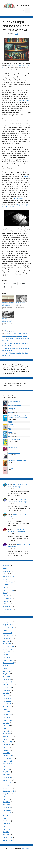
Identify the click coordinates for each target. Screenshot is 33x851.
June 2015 (6, 747)
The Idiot (10, 468)
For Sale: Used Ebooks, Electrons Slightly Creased (7, 320)
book (6, 333)
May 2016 (6, 728)
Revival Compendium (14, 401)
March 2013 (7, 807)
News (12, 331)
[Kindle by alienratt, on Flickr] (16, 218)
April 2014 (6, 774)
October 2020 (7, 649)
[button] (23, 10)
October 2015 (7, 744)
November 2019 (8, 660)
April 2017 (6, 712)
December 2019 (8, 657)
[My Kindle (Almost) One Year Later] (21, 298)
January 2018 (7, 704)
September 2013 (8, 791)
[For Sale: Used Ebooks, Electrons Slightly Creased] (8, 314)
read (14, 336)
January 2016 (7, 739)
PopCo (10, 432)
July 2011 (6, 826)
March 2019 (7, 679)
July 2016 (6, 723)
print (3, 336)
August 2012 (7, 815)
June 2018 (6, 695)
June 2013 (6, 799)
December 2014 (8, 758)
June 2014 (6, 769)
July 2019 (6, 668)
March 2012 (7, 821)
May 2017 (6, 709)
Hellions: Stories (12, 447)
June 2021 (6, 641)
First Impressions (8, 576)
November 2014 (8, 761)
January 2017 (7, 715)
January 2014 (7, 780)
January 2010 (7, 840)
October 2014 (7, 764)
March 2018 (7, 698)
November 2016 (8, 720)
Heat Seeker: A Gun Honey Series (17, 460)
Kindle (25, 333)
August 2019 (7, 665)
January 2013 (7, 813)
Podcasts (6, 601)
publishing (9, 336)
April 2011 (6, 834)
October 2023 (7, 622)
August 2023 (7, 625)
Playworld (11, 424)
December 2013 (8, 783)
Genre (5, 579)
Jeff (9, 484)
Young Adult (7, 612)
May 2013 (6, 802)
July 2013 (6, 796)
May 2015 (6, 750)
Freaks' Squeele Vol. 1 (14, 453)
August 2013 (7, 794)
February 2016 (7, 736)
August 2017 (7, 706)
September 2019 (8, 663)
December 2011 (8, 824)
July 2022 (6, 630)
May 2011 (6, 832)
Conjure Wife (11, 408)
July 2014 (6, 766)
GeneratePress (26, 848)
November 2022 (8, 627)
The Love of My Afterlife (14, 439)
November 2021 (8, 635)
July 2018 (6, 693)
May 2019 (6, 674)
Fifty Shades (18, 333)
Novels (5, 595)
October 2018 (7, 687)
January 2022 (7, 633)
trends (25, 336)
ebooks (11, 333)
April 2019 (6, 676)
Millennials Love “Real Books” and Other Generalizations (8, 304)
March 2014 (7, 777)
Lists (4, 587)
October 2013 (7, 788)
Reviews (6, 604)
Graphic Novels (8, 582)
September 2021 (8, 638)
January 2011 (7, 837)
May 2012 (6, 818)
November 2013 (8, 785)
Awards (5, 568)
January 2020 (7, 655)
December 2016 (8, 717)
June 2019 (6, 671)
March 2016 (7, 734)
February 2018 (7, 701)
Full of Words (23, 5)
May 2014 (6, 772)
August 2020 (7, 652)
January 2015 (7, 755)
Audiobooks (7, 565)
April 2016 (6, 731)
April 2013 (6, 804)
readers (19, 336)
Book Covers (7, 571)
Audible (25, 176)
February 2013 (7, 810)
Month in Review (8, 590)
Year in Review (8, 609)
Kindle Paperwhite (22, 100)
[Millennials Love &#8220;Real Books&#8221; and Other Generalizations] (8, 298)
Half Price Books (19, 198)
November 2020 (8, 646)
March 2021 (7, 644)
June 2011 (6, 829)
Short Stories (7, 606)
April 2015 (6, 753)
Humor (5, 585)
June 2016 (6, 725)
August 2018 (7, 690)
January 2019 (7, 682)
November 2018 (8, 685)
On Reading (7, 598)
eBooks (7, 331)
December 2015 (8, 742)
